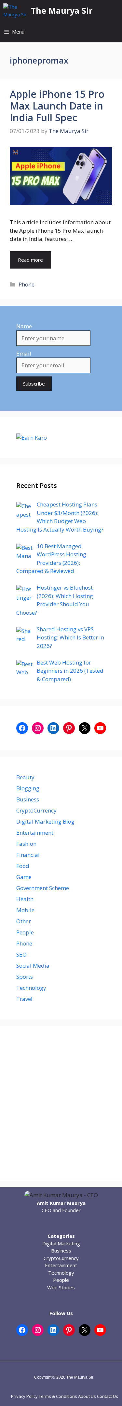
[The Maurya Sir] (15, 10)
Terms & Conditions (58, 1396)
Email (23, 353)
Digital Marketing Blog (45, 821)
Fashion (26, 843)
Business (27, 799)
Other (23, 921)
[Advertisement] (61, 1103)
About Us (87, 1396)
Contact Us (107, 1396)
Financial (28, 854)
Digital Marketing (61, 1243)
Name (24, 326)
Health (25, 899)
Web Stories (61, 1287)
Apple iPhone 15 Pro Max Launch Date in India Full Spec (57, 105)
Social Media (32, 965)
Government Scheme (42, 888)
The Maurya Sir (61, 10)
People (25, 932)
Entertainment (34, 832)
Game (24, 877)
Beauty (25, 777)
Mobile (25, 910)
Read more (30, 259)
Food (22, 866)
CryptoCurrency (36, 810)
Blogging (27, 788)
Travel (24, 999)
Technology (31, 987)
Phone (26, 284)
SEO (21, 954)
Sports (24, 976)
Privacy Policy (24, 1396)
